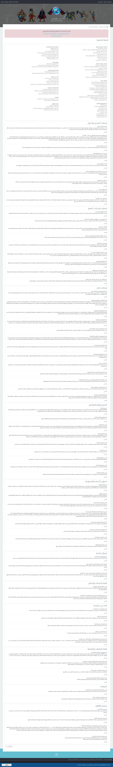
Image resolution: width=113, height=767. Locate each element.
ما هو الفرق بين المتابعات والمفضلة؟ (51, 89)
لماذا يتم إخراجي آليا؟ (102, 58)
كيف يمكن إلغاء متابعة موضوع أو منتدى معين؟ (48, 93)
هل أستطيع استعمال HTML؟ (100, 106)
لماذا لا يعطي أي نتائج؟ (54, 80)
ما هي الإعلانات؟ (103, 112)
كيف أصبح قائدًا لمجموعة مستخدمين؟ (50, 54)
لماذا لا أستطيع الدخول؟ (102, 54)
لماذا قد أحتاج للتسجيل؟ (102, 48)
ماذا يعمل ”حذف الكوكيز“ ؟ (101, 60)
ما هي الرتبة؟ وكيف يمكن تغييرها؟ (99, 75)
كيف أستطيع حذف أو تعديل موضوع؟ (99, 83)
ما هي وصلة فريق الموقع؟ (53, 58)
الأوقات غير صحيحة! (103, 68)
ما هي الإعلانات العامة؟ (102, 111)
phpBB (92, 246)
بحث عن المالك (50, 727)
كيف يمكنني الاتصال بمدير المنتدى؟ (51, 110)
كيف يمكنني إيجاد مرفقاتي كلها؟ (51, 100)
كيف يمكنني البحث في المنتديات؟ (52, 78)
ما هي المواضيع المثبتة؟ (102, 114)
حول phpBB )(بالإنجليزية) (18, 711)
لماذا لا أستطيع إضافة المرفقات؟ (100, 92)
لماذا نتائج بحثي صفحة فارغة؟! (52, 81)
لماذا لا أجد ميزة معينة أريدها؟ (52, 107)
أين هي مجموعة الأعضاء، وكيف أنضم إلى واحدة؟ (48, 52)
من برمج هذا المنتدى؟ (54, 105)
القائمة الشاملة (56, 36)
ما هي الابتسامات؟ (103, 108)
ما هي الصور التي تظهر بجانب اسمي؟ (99, 72)
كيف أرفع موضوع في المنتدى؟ (100, 100)
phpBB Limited (77, 711)
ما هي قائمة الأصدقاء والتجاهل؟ (51, 72)
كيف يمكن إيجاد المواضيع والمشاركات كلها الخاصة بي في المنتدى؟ (44, 84)
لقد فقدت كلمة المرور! (102, 57)
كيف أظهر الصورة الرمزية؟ (101, 74)
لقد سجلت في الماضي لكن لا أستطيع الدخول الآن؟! (96, 55)
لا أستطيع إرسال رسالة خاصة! (52, 63)
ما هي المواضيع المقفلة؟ (101, 115)
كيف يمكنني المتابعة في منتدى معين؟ (50, 92)
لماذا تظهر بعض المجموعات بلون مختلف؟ (50, 55)
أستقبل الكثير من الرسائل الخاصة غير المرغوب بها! (48, 65)
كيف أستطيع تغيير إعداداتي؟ (101, 65)
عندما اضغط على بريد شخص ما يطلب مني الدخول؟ (96, 77)
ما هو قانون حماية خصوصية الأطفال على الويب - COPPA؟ (95, 50)
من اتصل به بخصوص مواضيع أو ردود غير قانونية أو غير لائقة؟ (46, 108)
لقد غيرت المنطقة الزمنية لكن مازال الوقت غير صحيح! (96, 69)
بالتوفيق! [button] (6, 764)
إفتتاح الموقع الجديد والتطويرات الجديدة (56, 33)
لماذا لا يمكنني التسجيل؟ (102, 51)
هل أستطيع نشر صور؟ (102, 109)
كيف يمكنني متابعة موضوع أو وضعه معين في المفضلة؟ (46, 91)
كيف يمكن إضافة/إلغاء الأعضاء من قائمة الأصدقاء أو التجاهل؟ (45, 73)
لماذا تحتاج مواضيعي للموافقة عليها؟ (99, 98)
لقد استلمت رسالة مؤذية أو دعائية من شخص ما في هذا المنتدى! (45, 66)
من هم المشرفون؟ (55, 50)
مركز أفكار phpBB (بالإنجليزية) (61, 719)
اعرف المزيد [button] (79, 764)
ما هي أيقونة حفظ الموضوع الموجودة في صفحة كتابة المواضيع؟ (93, 97)
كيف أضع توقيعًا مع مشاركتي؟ (100, 85)
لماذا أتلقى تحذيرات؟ (102, 94)
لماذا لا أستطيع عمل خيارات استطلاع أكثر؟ (98, 88)
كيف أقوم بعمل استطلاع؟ (101, 86)
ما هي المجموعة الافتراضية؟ (52, 57)
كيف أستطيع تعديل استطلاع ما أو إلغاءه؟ (98, 89)
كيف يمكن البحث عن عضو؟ (53, 82)
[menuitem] (13, 2)
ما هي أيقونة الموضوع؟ (102, 116)
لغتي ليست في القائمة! (102, 71)
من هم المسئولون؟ (54, 48)
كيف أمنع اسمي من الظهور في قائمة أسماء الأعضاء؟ (95, 66)
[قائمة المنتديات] (56, 11)
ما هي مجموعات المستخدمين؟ (52, 51)
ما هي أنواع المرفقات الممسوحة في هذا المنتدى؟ (48, 99)
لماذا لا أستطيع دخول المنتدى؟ (100, 91)
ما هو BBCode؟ (103, 105)
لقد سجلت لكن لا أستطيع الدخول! (100, 52)
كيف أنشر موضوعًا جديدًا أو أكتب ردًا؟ (99, 82)
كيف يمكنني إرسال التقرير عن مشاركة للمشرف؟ (97, 95)
